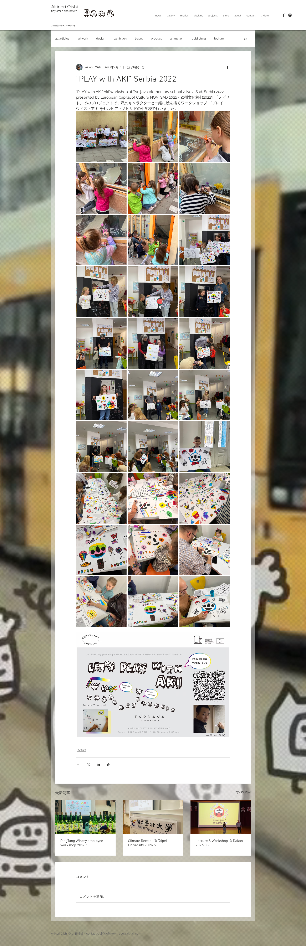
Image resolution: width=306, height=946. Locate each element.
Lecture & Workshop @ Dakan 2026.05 (219, 843)
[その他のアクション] (227, 67)
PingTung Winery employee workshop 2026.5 (81, 843)
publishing (199, 38)
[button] (184, 15)
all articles (62, 38)
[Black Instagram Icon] (290, 15)
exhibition (120, 38)
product (156, 38)
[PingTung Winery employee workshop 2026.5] (85, 817)
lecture (219, 38)
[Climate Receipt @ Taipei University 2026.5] (153, 817)
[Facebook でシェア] (78, 764)
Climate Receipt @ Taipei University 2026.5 (147, 843)
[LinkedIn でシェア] (98, 764)
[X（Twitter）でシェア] (88, 764)
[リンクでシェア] (109, 764)
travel (139, 38)
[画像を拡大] (101, 136)
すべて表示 (243, 792)
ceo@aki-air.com (130, 933)
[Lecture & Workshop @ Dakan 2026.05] (220, 817)
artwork (83, 38)
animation (176, 38)
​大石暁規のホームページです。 (64, 26)
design (100, 38)
